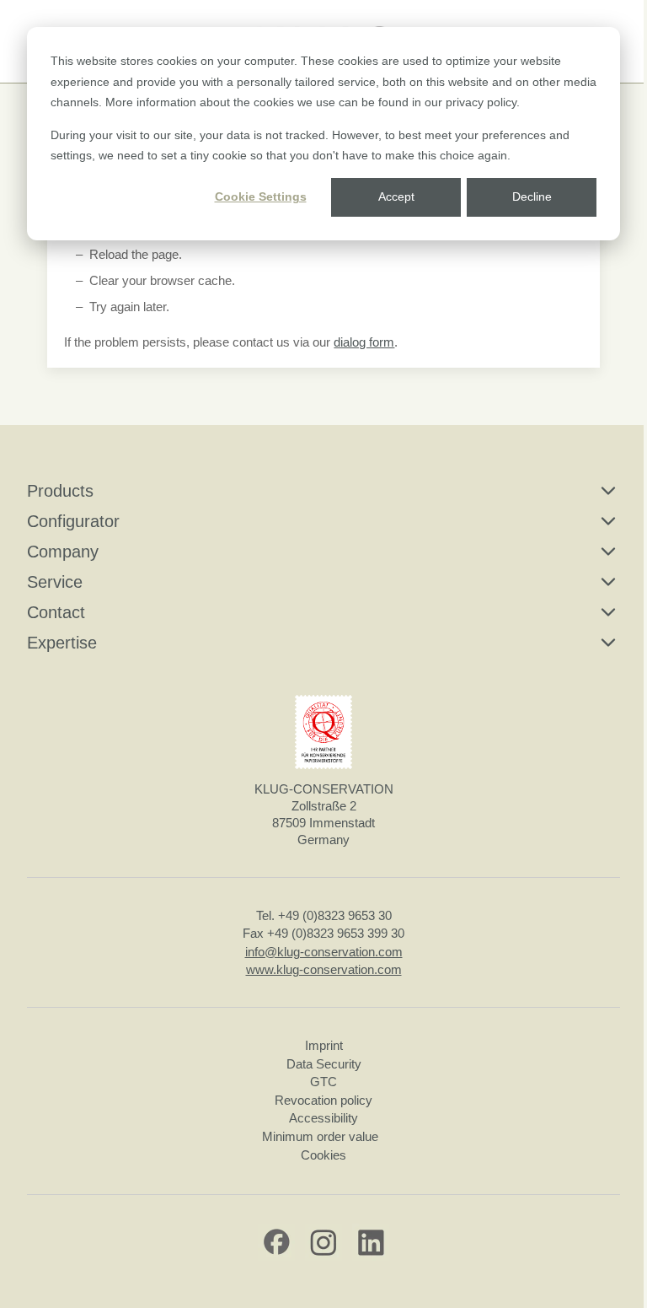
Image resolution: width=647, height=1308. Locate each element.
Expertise (62, 642)
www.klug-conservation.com (324, 969)
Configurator (73, 521)
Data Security (323, 1064)
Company (63, 551)
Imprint (324, 1045)
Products (60, 491)
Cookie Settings (261, 196)
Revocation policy (323, 1100)
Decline (532, 196)
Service (55, 582)
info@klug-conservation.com (324, 952)
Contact (56, 612)
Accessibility (323, 1118)
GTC (323, 1081)
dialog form (364, 342)
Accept (396, 196)
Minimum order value (323, 1136)
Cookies (323, 1155)
